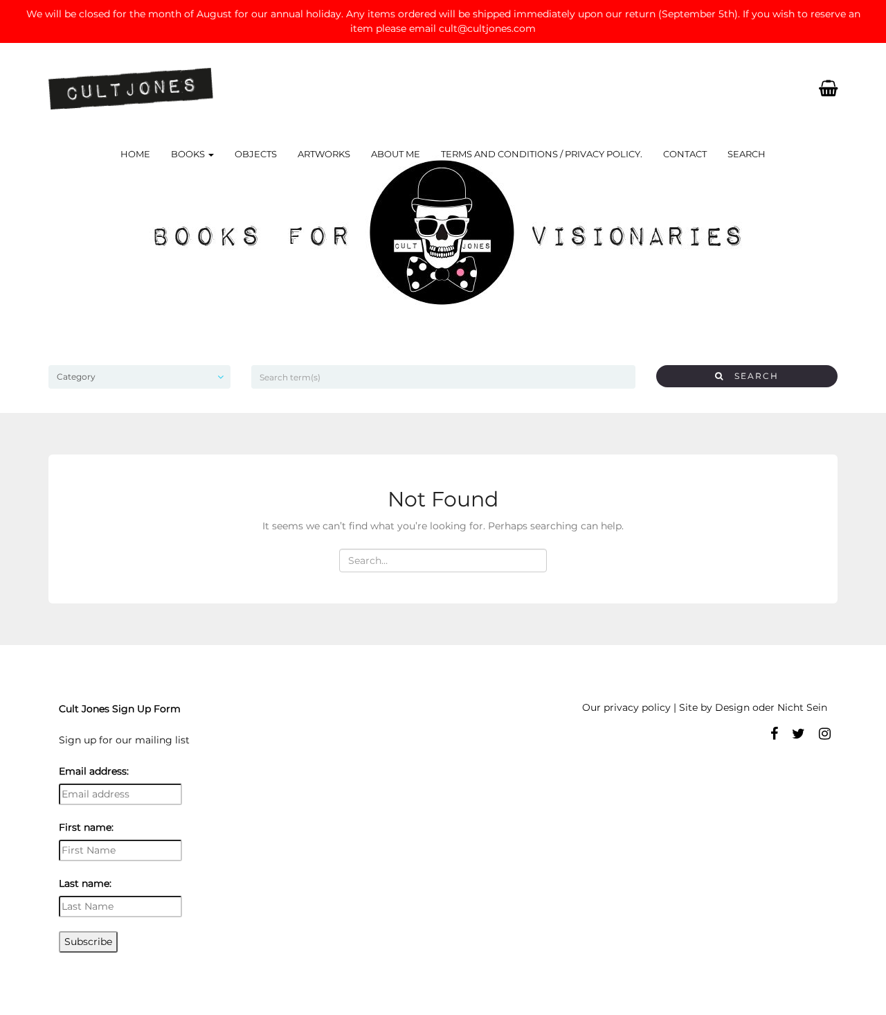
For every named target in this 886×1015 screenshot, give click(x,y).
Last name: (85, 883)
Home (135, 153)
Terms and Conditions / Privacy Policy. (541, 153)
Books (189, 153)
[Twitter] (798, 733)
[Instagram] (825, 733)
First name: (86, 827)
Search (746, 153)
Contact (685, 153)
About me (395, 153)
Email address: (94, 771)
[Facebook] (774, 733)
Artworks (324, 153)
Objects (256, 153)
